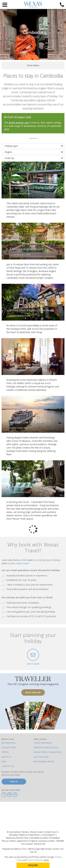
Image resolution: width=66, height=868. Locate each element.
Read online (33, 692)
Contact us (8, 766)
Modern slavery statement (45, 838)
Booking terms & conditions (24, 835)
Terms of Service (35, 860)
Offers (5, 752)
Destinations (9, 743)
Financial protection (17, 838)
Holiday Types (9, 747)
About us (7, 757)
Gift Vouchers (41, 757)
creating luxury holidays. (48, 560)
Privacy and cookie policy (44, 832)
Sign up (14, 781)
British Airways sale (19, 122)
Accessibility (49, 835)
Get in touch (33, 663)
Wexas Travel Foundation (47, 752)
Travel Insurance (43, 743)
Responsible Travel (44, 761)
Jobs (4, 761)
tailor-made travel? (19, 563)
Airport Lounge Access (46, 747)
